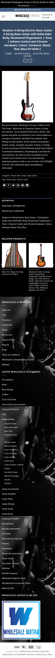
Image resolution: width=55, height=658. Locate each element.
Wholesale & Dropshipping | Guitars (18, 360)
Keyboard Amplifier (10, 519)
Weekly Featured (9, 573)
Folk (4, 414)
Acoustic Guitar (10, 424)
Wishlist (5, 365)
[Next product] (25, 61)
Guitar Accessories (10, 489)
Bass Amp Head (10, 427)
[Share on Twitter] (13, 185)
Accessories (7, 380)
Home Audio (7, 509)
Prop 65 (5, 345)
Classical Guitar (10, 435)
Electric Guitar (22, 180)
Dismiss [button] (33, 5)
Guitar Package (10, 453)
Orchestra (6, 534)
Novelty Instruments (11, 529)
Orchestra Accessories (12, 539)
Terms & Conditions (11, 355)
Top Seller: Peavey (10, 563)
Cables (5, 394)
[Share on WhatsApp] (4, 185)
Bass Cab (8, 431)
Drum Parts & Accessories (14, 404)
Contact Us (7, 325)
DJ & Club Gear (9, 399)
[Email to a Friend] (18, 185)
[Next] (52, 269)
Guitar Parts (7, 499)
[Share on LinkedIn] (27, 185)
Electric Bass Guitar (18, 176)
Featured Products (10, 409)
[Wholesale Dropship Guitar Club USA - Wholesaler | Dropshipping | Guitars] (27, 16)
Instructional (7, 514)
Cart (4, 315)
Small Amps (7, 558)
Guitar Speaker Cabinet (13, 465)
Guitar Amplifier (9, 494)
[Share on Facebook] (9, 185)
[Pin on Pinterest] (23, 185)
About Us (6, 310)
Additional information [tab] (13, 206)
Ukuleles (7, 483)
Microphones (8, 524)
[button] (3, 16)
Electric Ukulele (10, 446)
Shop (4, 350)
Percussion (7, 548)
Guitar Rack (9, 461)
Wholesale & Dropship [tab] (13, 211)
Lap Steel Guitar (11, 472)
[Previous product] (30, 61)
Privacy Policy (8, 340)
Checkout (6, 320)
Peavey (5, 543)
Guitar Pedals (9, 457)
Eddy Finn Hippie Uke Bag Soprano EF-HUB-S (12, 273)
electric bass (11, 180)
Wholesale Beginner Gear (13, 578)
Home (9, 54)
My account (7, 335)
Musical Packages (11, 476)
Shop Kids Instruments (12, 553)
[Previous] (2, 269)
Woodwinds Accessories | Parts (16, 583)
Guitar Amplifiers (11, 450)
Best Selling (7, 390)
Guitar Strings (8, 504)
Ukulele (7, 480)
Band (4, 384)
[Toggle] (51, 379)
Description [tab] (8, 201)
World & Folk (8, 588)
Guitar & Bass (22, 54)
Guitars (7, 468)
